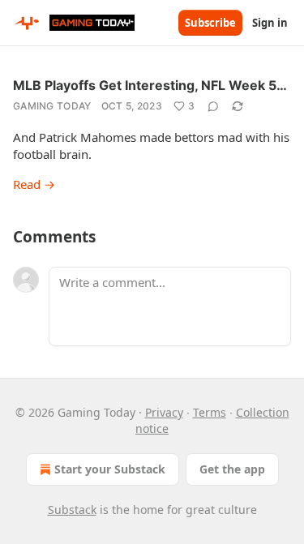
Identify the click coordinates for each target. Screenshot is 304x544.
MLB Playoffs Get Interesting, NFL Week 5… (150, 85)
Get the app (232, 469)
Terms (209, 412)
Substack (72, 509)
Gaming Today (52, 106)
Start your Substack (109, 469)
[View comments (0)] (213, 106)
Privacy (164, 412)
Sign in (270, 22)
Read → (34, 184)
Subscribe (210, 22)
